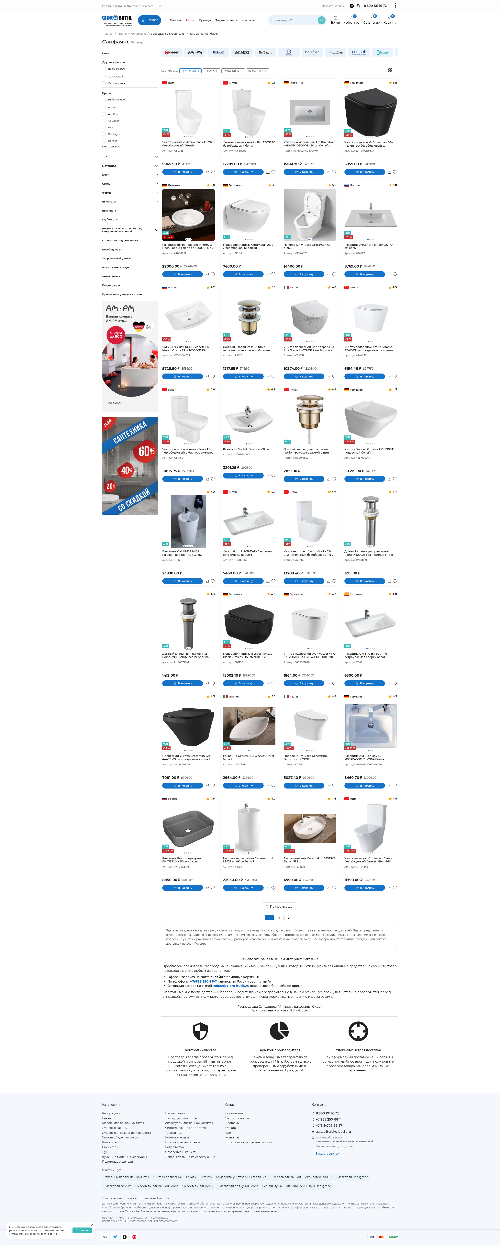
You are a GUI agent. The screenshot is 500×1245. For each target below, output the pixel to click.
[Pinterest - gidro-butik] (134, 1237)
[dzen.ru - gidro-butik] (124, 1237)
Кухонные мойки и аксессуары (124, 1157)
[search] (322, 20)
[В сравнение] (207, 172)
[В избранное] (213, 172)
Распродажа (111, 1113)
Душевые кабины (115, 1128)
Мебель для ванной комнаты (123, 1123)
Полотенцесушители (117, 1161)
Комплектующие (177, 1137)
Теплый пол (173, 1133)
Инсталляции (175, 1113)
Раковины (109, 1142)
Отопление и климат (180, 1152)
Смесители (110, 1147)
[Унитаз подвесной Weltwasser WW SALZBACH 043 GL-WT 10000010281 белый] (310, 624)
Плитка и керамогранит (182, 1142)
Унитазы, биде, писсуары (120, 1137)
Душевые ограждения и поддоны (126, 1133)
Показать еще (281, 906)
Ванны (106, 1118)
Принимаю (82, 1230)
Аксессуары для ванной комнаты (189, 1123)
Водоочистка (174, 1147)
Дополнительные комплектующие (190, 1157)
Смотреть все (111, 146)
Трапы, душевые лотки (181, 1118)
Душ (105, 1152)
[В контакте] (105, 1237)
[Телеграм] (115, 1237)
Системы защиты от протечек (186, 1128)
